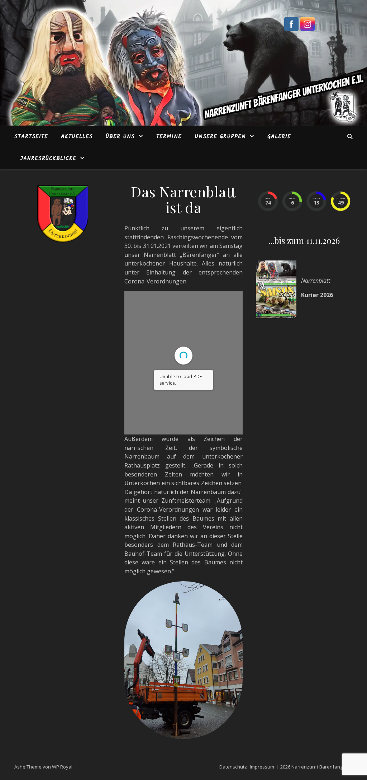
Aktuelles (77, 136)
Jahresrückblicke (48, 158)
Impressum (262, 766)
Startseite (31, 136)
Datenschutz (233, 766)
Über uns (120, 136)
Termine (169, 136)
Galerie (279, 136)
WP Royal (62, 766)
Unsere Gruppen (220, 136)
